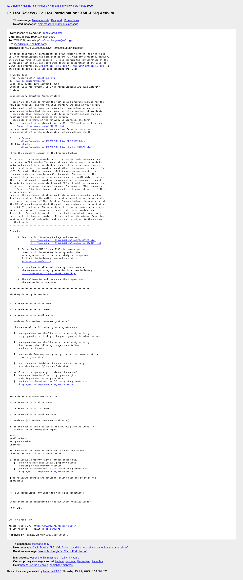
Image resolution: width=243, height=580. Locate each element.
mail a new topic (69, 557)
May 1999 (87, 5)
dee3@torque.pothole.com (30, 44)
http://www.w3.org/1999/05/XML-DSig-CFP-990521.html (53, 141)
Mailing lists (30, 5)
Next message (46, 24)
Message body (40, 20)
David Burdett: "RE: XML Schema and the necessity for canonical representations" (80, 547)
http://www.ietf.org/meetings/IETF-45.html (37, 126)
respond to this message (43, 557)
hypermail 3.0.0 (52, 571)
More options (71, 20)
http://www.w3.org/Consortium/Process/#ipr (49, 273)
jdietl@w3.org (46, 78)
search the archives (61, 565)
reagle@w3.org (52, 33)
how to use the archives (34, 565)
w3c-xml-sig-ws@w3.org (64, 5)
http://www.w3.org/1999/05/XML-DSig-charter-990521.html (56, 147)
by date (59, 561)
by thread (70, 561)
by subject (84, 561)
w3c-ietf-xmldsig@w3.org (88, 66)
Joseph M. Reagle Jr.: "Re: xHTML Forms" (62, 551)
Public (43, 5)
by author (97, 561)
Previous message (67, 24)
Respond (56, 20)
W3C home (13, 5)
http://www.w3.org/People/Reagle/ (55, 526)
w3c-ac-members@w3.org (30, 81)
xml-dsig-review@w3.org (36, 261)
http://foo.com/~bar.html (26, 189)
